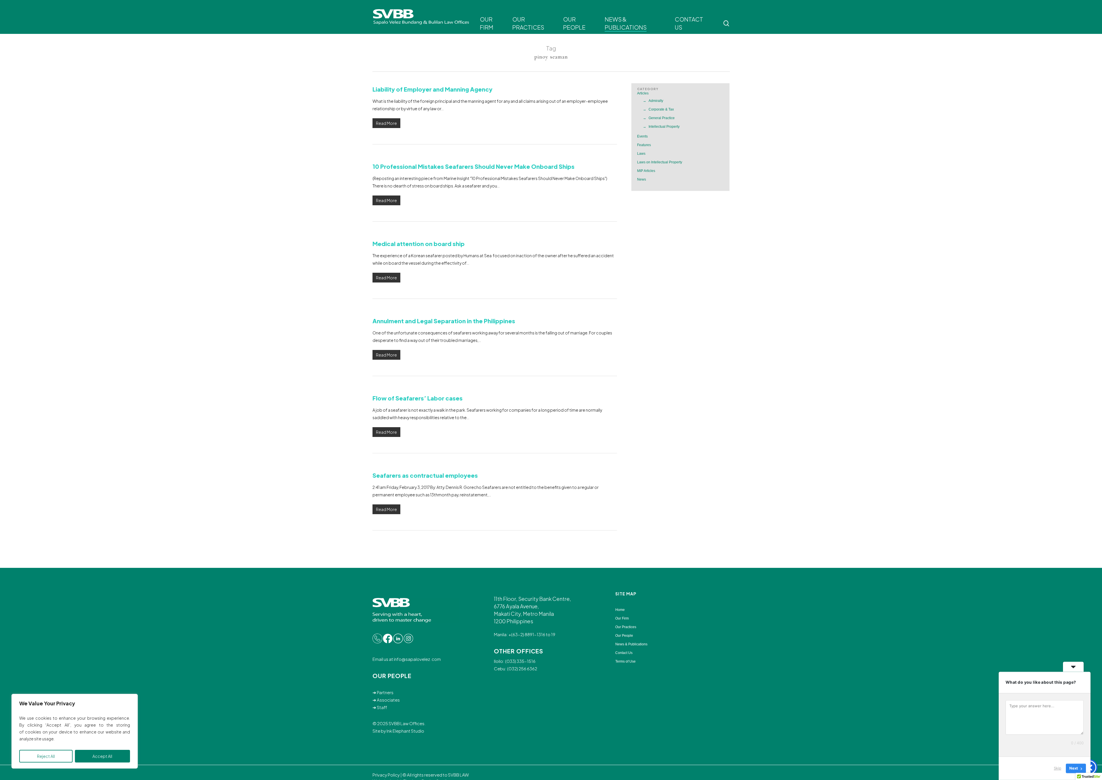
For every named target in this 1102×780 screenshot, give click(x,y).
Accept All (102, 756)
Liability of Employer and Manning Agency (432, 89)
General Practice (662, 118)
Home (620, 610)
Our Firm (622, 618)
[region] (74, 731)
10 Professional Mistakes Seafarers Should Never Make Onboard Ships (473, 166)
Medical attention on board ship (418, 243)
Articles (643, 93)
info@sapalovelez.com (417, 659)
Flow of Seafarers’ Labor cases (417, 398)
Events (642, 136)
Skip (1057, 768)
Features (644, 145)
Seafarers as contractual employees (425, 475)
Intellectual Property (664, 127)
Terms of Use (625, 661)
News (641, 179)
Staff (382, 707)
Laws (641, 154)
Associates (388, 699)
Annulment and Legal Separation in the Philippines (443, 320)
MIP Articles (646, 171)
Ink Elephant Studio (405, 730)
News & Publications (631, 644)
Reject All (46, 756)
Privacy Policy (386, 774)
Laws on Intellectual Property (659, 162)
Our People (624, 636)
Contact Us (624, 653)
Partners (385, 692)
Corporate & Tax (661, 109)
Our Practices (625, 627)
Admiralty (656, 101)
